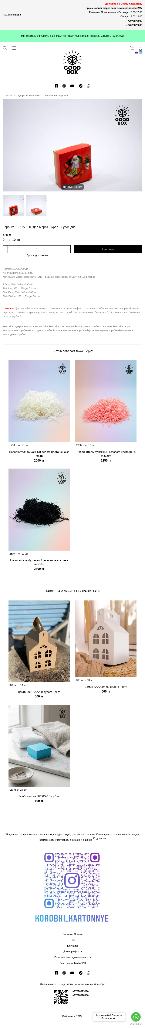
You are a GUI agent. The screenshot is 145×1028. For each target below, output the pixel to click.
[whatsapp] (88, 86)
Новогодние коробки (56, 95)
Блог (72, 940)
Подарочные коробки (28, 95)
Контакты (72, 945)
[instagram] (64, 86)
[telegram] (81, 86)
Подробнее (99, 838)
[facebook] (56, 86)
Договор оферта (72, 951)
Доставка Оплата (73, 934)
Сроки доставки (37, 255)
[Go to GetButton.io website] (136, 1024)
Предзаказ (108, 249)
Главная (7, 95)
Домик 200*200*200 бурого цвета (39, 691)
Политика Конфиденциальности (72, 957)
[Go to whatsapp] (136, 1017)
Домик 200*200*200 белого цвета (106, 686)
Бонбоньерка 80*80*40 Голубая (39, 796)
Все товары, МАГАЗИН (72, 963)
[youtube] (72, 86)
